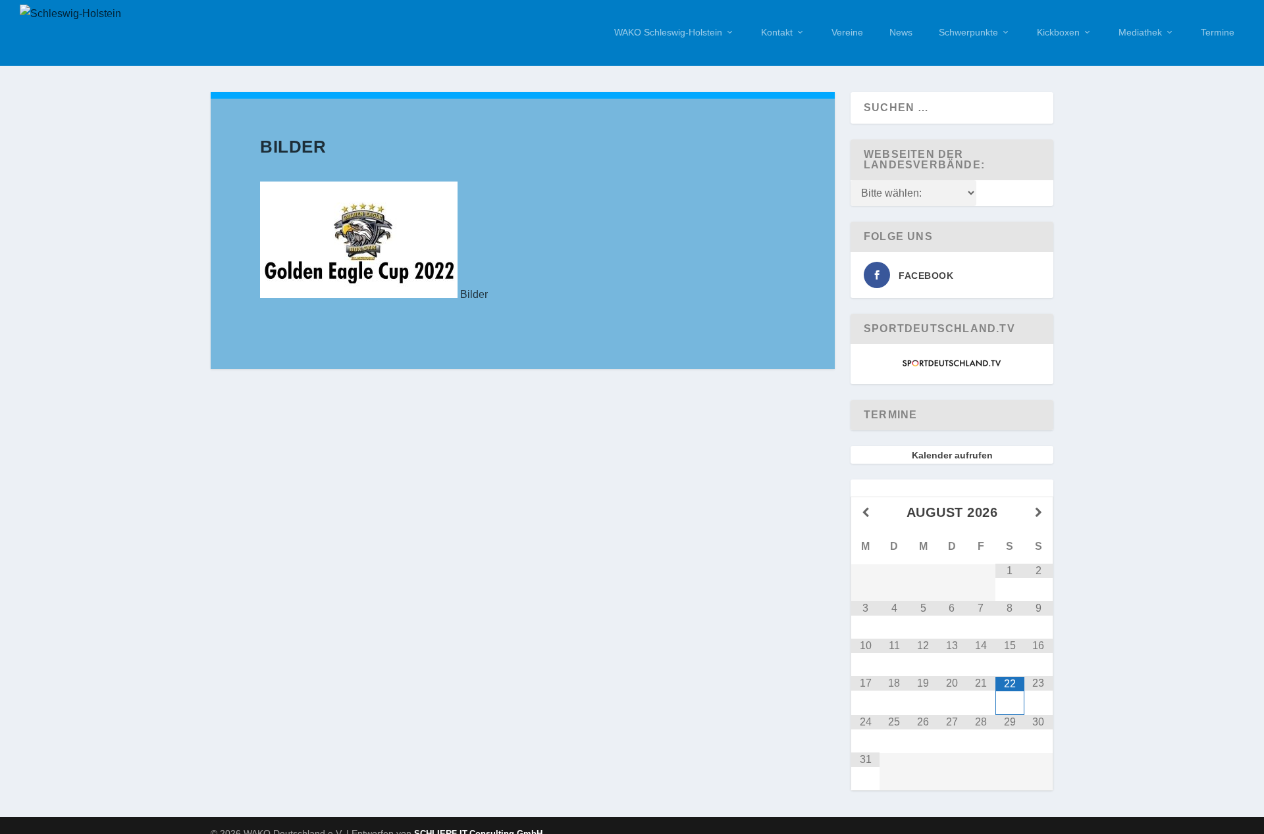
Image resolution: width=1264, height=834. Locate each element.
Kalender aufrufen (952, 455)
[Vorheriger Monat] (865, 513)
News (900, 32)
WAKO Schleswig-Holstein (668, 32)
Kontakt (777, 32)
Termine (1217, 32)
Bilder (474, 294)
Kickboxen (1058, 32)
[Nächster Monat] (1038, 513)
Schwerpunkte (968, 32)
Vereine (847, 32)
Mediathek (1140, 32)
